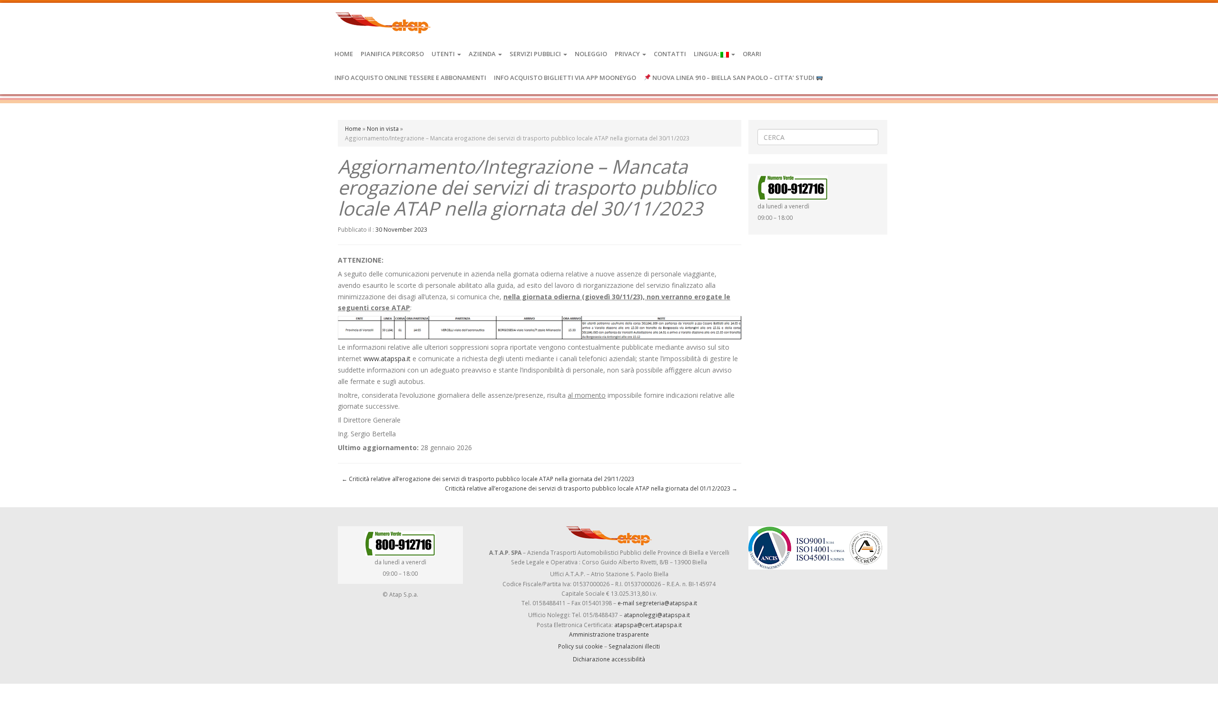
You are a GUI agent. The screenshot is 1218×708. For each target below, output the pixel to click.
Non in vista (383, 128)
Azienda (483, 53)
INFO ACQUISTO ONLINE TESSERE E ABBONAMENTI (410, 77)
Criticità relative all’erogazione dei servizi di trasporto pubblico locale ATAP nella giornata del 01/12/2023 (591, 488)
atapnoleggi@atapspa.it (657, 615)
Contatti (670, 53)
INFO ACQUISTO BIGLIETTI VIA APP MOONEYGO (565, 77)
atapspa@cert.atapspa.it (648, 625)
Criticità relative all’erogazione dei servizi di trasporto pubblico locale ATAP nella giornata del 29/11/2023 (488, 478)
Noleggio (591, 53)
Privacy (628, 53)
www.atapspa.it (387, 358)
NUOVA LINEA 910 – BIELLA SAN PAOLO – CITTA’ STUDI (733, 77)
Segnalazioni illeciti (634, 646)
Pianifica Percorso (392, 53)
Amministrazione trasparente (609, 634)
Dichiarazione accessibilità (609, 659)
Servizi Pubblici (536, 53)
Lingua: (707, 53)
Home (343, 53)
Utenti (444, 53)
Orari (752, 53)
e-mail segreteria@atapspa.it (657, 603)
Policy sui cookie (580, 646)
